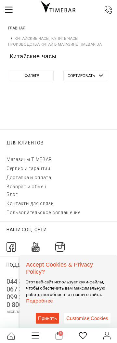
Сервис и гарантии (28, 168)
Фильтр (31, 76)
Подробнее (39, 300)
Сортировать (81, 76)
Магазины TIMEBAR (29, 159)
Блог (12, 194)
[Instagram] (60, 247)
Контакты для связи (30, 203)
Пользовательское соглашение (43, 212)
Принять (47, 318)
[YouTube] (36, 247)
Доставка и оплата (28, 177)
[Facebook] (11, 247)
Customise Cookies (87, 318)
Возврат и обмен (26, 186)
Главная (16, 28)
